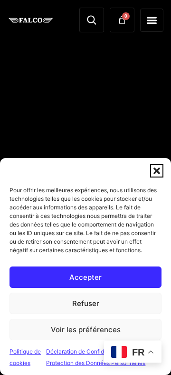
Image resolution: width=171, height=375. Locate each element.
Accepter (85, 277)
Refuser (85, 303)
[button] (157, 171)
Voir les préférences (86, 329)
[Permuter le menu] (151, 20)
